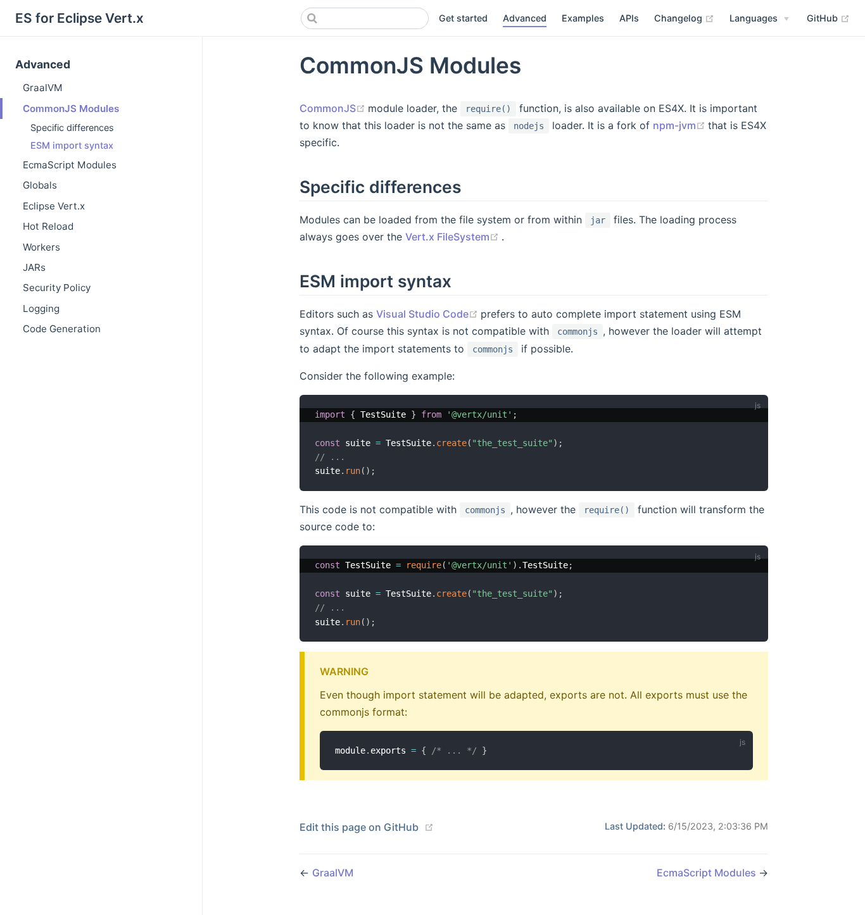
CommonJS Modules (71, 109)
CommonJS (334, 108)
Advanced (524, 18)
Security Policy (57, 288)
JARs (34, 267)
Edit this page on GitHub (359, 827)
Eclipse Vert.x (54, 206)
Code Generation (62, 329)
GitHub (828, 17)
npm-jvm (680, 125)
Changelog (684, 17)
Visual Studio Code (428, 314)
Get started (463, 18)
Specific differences (72, 127)
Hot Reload (48, 226)
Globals (40, 185)
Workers (41, 247)
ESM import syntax (71, 145)
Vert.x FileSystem (453, 236)
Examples (583, 18)
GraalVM (43, 88)
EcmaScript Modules (70, 165)
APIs (629, 18)
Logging (41, 308)
